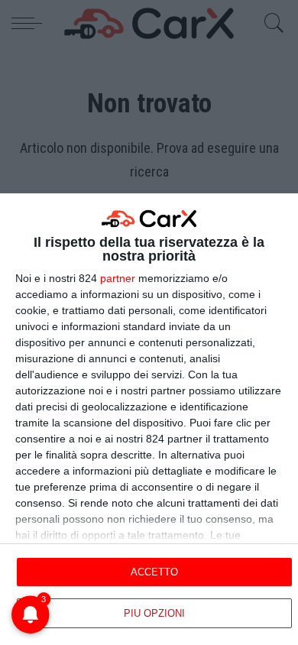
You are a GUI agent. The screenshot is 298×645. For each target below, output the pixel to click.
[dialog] (149, 419)
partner (117, 278)
